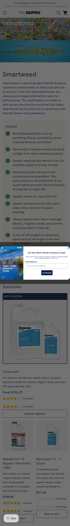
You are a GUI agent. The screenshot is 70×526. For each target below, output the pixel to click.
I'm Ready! (47, 273)
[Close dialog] (68, 248)
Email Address (31, 262)
